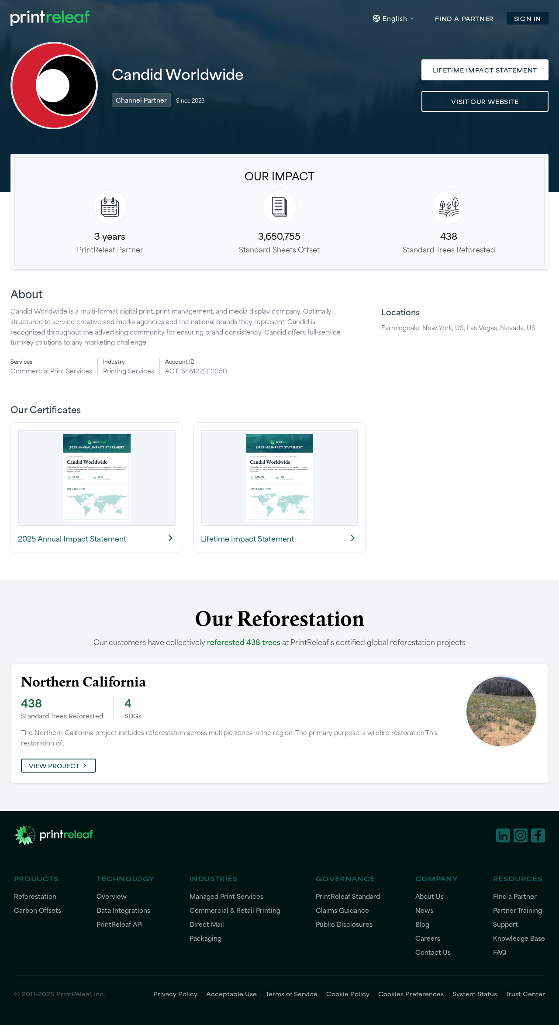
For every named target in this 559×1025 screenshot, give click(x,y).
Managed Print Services (226, 896)
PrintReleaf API (120, 924)
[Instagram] (521, 835)
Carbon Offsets (37, 910)
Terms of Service (291, 993)
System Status (474, 993)
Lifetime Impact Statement (485, 70)
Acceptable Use (231, 993)
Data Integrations (123, 910)
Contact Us (433, 952)
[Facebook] (538, 835)
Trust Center (525, 993)
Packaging (205, 938)
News (424, 910)
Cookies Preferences (411, 993)
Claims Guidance (342, 910)
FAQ (499, 952)
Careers (427, 938)
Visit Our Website (484, 101)
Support (505, 924)
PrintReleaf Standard (348, 896)
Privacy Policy (175, 993)
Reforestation (35, 896)
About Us (429, 896)
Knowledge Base (519, 938)
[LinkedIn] (503, 835)
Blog (422, 924)
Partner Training (517, 910)
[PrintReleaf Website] (50, 18)
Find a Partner (515, 896)
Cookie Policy (347, 993)
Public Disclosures (344, 924)
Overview (112, 896)
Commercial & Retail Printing (235, 910)
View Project (54, 765)
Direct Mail (207, 924)
